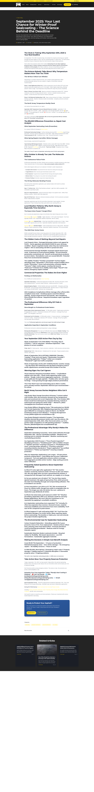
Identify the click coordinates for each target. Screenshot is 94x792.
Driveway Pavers (33, 4)
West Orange (27, 217)
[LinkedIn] (78, 1)
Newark (31, 589)
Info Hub (53, 4)
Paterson (26, 225)
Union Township (45, 278)
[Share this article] (68, 630)
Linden (32, 221)
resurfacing (35, 147)
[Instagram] (76, 1)
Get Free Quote (31, 612)
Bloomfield (60, 589)
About (27, 4)
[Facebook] (74, 1)
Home (23, 4)
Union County (48, 587)
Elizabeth (26, 221)
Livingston (34, 217)
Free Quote (67, 4)
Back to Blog (20, 17)
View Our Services (42, 612)
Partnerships (59, 4)
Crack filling (60, 132)
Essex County (44, 129)
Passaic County (55, 587)
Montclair (65, 589)
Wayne (32, 225)
